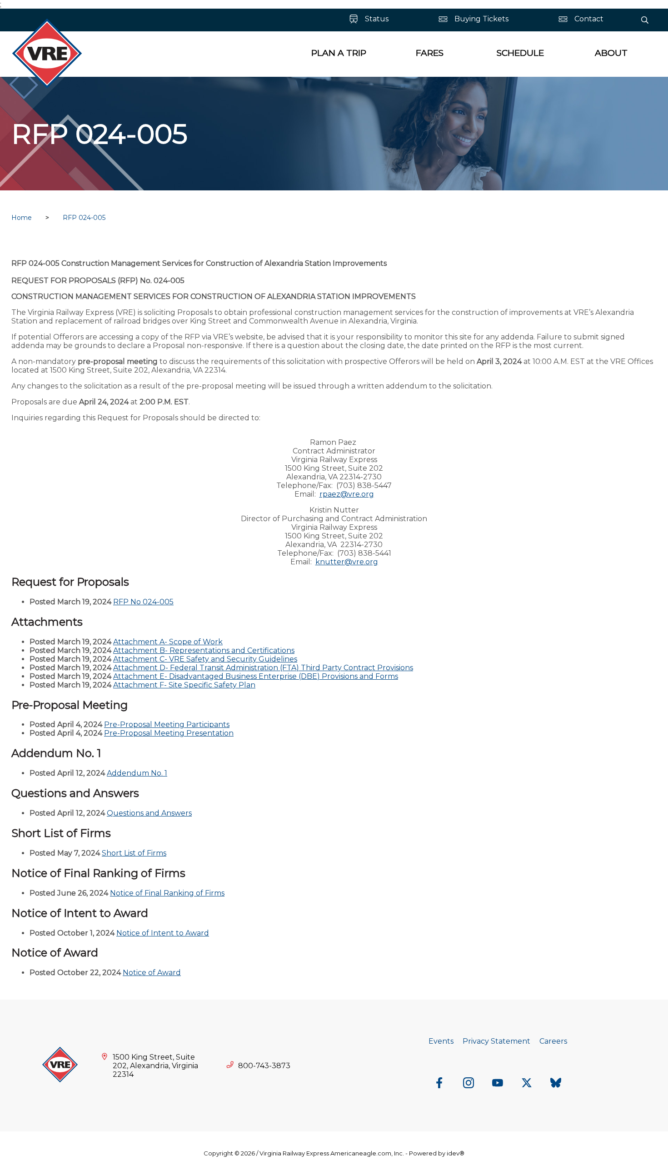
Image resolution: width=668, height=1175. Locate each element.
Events (441, 1041)
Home (21, 218)
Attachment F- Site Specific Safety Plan (184, 685)
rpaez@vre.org (346, 494)
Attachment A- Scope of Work (168, 641)
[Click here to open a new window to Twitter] (527, 1084)
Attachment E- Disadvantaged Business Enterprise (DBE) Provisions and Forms (255, 676)
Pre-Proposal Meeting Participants (166, 724)
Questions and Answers (149, 813)
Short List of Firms (134, 853)
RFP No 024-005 (143, 601)
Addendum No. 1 (137, 773)
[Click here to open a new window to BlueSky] (556, 1084)
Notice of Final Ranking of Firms (167, 893)
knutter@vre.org (346, 562)
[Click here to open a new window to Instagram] (469, 1084)
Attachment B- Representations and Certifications (203, 650)
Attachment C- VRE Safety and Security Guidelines (205, 659)
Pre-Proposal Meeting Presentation (169, 733)
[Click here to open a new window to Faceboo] (439, 1084)
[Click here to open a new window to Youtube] (498, 1084)
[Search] (644, 20)
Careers (553, 1041)
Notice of (132, 933)
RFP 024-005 (84, 218)
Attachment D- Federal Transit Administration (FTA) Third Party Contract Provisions (263, 667)
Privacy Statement (496, 1041)
